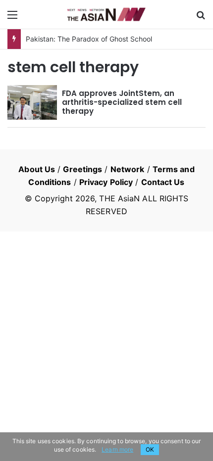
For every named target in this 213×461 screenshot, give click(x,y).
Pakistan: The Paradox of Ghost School (89, 39)
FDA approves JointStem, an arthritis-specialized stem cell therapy (122, 102)
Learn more (117, 449)
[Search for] (201, 18)
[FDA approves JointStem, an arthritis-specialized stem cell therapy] (32, 102)
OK (150, 449)
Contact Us (163, 182)
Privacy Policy (106, 182)
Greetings (82, 169)
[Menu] (12, 18)
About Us (36, 169)
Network (127, 169)
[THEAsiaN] (106, 14)
